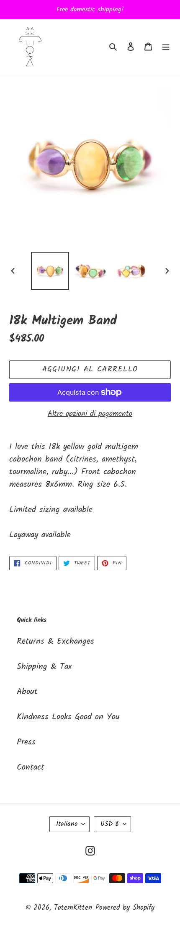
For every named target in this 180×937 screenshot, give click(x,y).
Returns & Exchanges (55, 641)
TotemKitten (73, 908)
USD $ (109, 824)
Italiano (66, 824)
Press (26, 742)
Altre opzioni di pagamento (90, 414)
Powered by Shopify (124, 908)
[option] (50, 271)
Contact (30, 767)
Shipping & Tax (44, 666)
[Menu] (166, 46)
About (27, 692)
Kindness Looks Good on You (68, 717)
